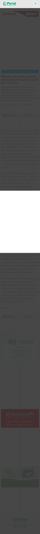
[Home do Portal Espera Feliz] (9, 5)
